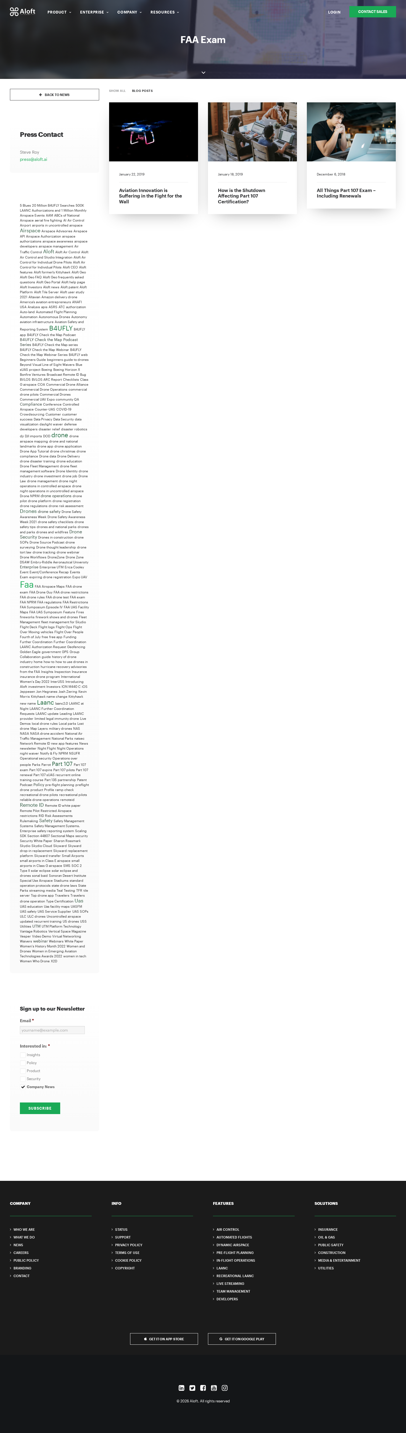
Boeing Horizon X (66, 369)
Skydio (25, 846)
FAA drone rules (32, 597)
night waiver (29, 753)
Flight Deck (28, 627)
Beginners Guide (33, 359)
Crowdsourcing (32, 414)
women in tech (74, 956)
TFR (79, 890)
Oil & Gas (326, 1237)
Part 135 (50, 780)
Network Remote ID (35, 743)
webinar (40, 941)
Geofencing (76, 647)
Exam (24, 577)
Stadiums (61, 880)
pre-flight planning (59, 785)
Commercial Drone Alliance (67, 384)
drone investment (47, 476)
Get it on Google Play (244, 1339)
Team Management (233, 1291)
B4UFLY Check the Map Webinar (44, 349)
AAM (49, 215)
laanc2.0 (61, 703)
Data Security (63, 419)
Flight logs (46, 627)
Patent (82, 780)
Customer (53, 414)
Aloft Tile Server (46, 292)
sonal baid (40, 875)
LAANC (222, 1268)
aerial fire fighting (48, 220)
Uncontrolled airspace (64, 916)
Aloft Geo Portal (48, 282)
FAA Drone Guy (40, 592)
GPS (65, 652)
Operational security (35, 758)
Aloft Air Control (67, 252)
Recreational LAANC (235, 1276)
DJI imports (33, 436)
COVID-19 (63, 409)
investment (36, 686)
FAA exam (77, 597)
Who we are (24, 1229)
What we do (24, 1237)
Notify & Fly (48, 753)
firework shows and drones (57, 617)
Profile (49, 790)
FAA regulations (49, 602)
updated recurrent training (41, 921)
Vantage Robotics (33, 931)
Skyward (60, 846)
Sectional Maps (62, 836)
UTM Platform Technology (61, 926)
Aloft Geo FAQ (31, 277)
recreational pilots (73, 795)
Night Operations (70, 748)
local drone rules (45, 723)
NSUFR (74, 753)
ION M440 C (71, 686)
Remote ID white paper (63, 805)
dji (22, 436)
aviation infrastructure (37, 322)
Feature (69, 612)
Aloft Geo (79, 272)
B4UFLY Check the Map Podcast (51, 335)
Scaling (81, 831)
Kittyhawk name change (49, 696)
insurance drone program (40, 676)
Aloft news (51, 287)
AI (64, 220)
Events (75, 572)
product (36, 790)
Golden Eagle (30, 652)
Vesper (25, 936)
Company (127, 12)
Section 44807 (38, 836)
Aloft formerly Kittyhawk (52, 272)
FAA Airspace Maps (50, 586)
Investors (53, 686)
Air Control (75, 220)
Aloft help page (73, 282)
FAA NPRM (28, 602)
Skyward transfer (47, 855)
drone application (68, 446)
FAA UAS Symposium (45, 612)
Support (123, 1237)
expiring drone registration (50, 577)
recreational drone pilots (39, 795)
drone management (42, 481)
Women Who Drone (35, 961)
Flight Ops (64, 627)
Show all (117, 90)
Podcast (26, 785)
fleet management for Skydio (63, 622)
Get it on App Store (166, 1339)
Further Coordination (36, 642)
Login (334, 12)
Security (34, 1079)
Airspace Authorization (43, 236)
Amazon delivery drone (59, 297)
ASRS (53, 307)
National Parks (62, 738)
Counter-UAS (45, 409)
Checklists (71, 379)
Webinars (56, 941)
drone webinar (68, 552)
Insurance (79, 671)
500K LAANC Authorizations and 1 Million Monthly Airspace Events (53, 210)
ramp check (64, 790)
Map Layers (39, 728)
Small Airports (73, 855)
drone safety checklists (55, 522)
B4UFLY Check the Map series (55, 345)
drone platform (39, 501)
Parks (36, 764)
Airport (25, 225)
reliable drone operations (39, 799)
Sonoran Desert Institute (67, 875)
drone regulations (34, 506)
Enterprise (92, 12)
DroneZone (56, 557)
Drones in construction (55, 537)
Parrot (46, 764)
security (81, 836)
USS (83, 921)
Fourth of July (30, 637)
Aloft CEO (70, 267)
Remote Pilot (29, 811)
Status (121, 1229)
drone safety (49, 511)
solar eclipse (41, 870)
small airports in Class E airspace (45, 860)
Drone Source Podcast (47, 542)
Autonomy (79, 317)
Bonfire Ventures (33, 374)
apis (44, 307)
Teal (60, 890)
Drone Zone (75, 557)
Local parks (67, 723)
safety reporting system (55, 831)
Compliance (31, 404)
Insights (47, 671)
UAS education (31, 906)
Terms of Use (127, 1252)
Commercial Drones (55, 394)
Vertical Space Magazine (67, 931)
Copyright (125, 1268)
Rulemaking (29, 821)
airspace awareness (58, 241)
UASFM (76, 906)
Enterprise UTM (51, 567)
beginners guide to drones (68, 359)
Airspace (30, 230)
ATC (62, 307)
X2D (54, 961)
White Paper (74, 941)
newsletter (28, 748)
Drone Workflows (33, 557)
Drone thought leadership (56, 547)
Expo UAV (79, 577)
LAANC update (47, 713)
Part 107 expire (40, 770)
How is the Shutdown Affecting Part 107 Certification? (241, 195)
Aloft (48, 251)
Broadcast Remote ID (63, 374)
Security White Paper (36, 841)
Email (27, 1020)
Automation (29, 317)
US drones (71, 921)
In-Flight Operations (236, 1260)
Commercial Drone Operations (43, 389)
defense (70, 424)
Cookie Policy (128, 1260)
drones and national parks (57, 527)
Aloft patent (69, 287)
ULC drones (36, 916)
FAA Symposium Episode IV (41, 607)
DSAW (25, 562)
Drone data (47, 456)
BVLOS (25, 379)
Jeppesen (27, 691)
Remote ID (32, 805)
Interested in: (35, 1045)
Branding (22, 1268)
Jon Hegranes (46, 691)
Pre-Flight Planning (235, 1252)
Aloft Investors (31, 287)
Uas (79, 900)
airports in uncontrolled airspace (57, 225)
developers (29, 429)
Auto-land (27, 312)
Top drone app (42, 895)
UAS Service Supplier (54, 911)
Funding (70, 637)
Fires (80, 612)
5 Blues (25, 205)
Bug (83, 374)
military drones (60, 728)
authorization (76, 307)
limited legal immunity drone (57, 718)
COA (41, 384)
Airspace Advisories (56, 231)
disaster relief (49, 429)
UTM (36, 926)
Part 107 (62, 763)
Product (57, 12)
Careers (21, 1252)
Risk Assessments (59, 815)
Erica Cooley (74, 567)
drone (59, 434)
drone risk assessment (66, 506)
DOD (46, 436)
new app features (64, 743)
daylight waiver (51, 424)
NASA (24, 733)
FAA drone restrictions (71, 592)
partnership (67, 780)
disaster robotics (74, 429)
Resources (163, 12)
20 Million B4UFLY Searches (53, 205)
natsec (79, 738)
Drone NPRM (29, 496)
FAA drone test (57, 597)
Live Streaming (230, 1283)
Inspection (62, 671)
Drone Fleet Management (39, 466)
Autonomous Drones (54, 317)
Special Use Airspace (36, 880)
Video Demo (41, 936)
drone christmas (62, 451)
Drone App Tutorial (34, 451)
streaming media (42, 890)
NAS (76, 728)
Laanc (45, 702)
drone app (45, 446)
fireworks (27, 617)
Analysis (34, 307)
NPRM (63, 753)
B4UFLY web (78, 354)
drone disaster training (37, 461)
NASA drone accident (47, 733)
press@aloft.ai (33, 159)
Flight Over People (68, 632)
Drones (28, 511)
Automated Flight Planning (56, 312)
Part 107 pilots (64, 770)
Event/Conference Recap (49, 572)
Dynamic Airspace (233, 1245)
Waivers (26, 941)
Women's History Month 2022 (42, 946)
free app (55, 637)
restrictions (29, 815)
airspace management (56, 246)
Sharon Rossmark (67, 841)
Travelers (62, 895)
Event (24, 572)
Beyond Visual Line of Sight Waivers (47, 364)
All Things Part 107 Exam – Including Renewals (346, 192)
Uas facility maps (57, 906)
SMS (66, 865)
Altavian (34, 297)
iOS (85, 686)
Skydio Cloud (41, 846)
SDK (23, 836)
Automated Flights (234, 1237)
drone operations (56, 495)
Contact (22, 1276)
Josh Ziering (68, 691)
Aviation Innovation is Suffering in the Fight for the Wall (150, 195)
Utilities (25, 926)
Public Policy (26, 1260)
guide (46, 657)
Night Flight (47, 748)
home (38, 662)
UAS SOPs (80, 911)
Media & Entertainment (339, 1260)
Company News (41, 1087)
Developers (227, 1299)
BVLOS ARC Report (47, 379)
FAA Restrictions (75, 602)
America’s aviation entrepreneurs (45, 302)
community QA (67, 399)
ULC (23, 916)
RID (41, 815)
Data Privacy (43, 419)
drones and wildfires (52, 532)
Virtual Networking (66, 936)
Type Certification (59, 901)
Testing (69, 890)
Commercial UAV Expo (37, 399)
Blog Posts (142, 90)
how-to (49, 662)
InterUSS (57, 681)
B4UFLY (61, 328)
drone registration (66, 501)
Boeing (46, 369)
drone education (69, 461)
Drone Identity (67, 471)
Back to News (57, 95)
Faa (27, 584)
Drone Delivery (68, 456)
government (51, 652)
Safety (45, 820)
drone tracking (44, 552)
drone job (69, 476)
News (83, 743)
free (45, 637)
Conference (52, 404)
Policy (38, 784)
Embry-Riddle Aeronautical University (59, 562)
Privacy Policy (129, 1245)
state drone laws (64, 885)
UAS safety (28, 911)
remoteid (67, 799)
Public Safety (331, 1245)
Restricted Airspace (56, 811)
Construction (332, 1252)
